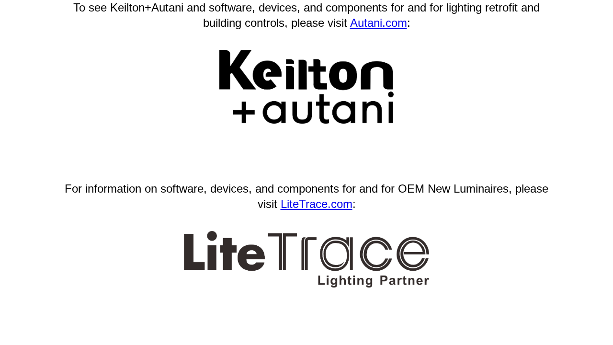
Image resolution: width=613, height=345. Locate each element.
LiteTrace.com (316, 203)
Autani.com (378, 22)
